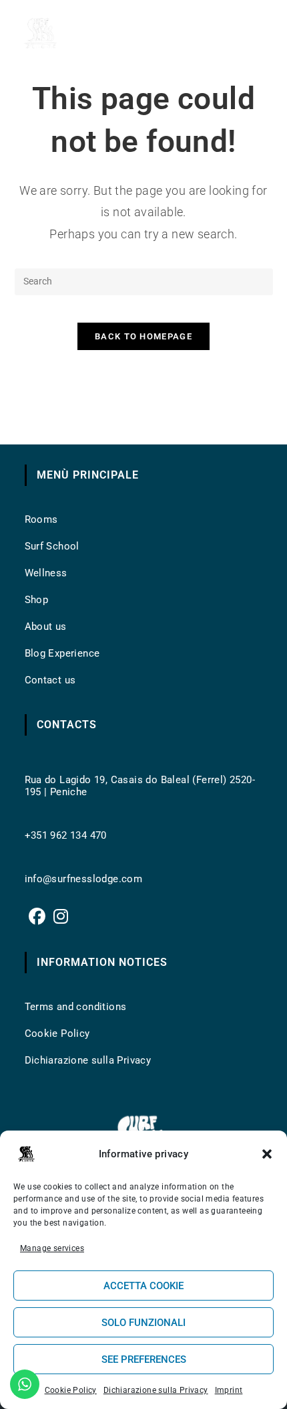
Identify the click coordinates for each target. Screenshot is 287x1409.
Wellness (46, 573)
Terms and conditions (76, 1007)
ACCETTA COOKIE (143, 1286)
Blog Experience (62, 653)
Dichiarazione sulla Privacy (155, 1390)
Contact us (50, 680)
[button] (267, 1154)
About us (46, 626)
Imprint (229, 1390)
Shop (37, 600)
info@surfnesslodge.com (84, 879)
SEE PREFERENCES (143, 1359)
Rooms (41, 519)
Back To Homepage (143, 336)
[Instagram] (60, 917)
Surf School (52, 546)
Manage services (52, 1248)
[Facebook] (37, 917)
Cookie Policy (71, 1390)
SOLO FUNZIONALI (143, 1323)
